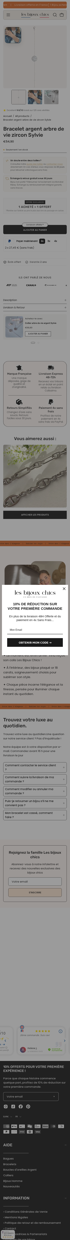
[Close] (64, 589)
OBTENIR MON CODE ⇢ (35, 642)
